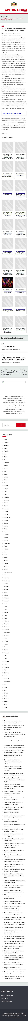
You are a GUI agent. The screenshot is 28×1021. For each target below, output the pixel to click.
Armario (6, 451)
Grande (6, 537)
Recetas (6, 661)
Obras (5, 606)
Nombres (6, 603)
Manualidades (8, 572)
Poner (5, 647)
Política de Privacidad (7, 995)
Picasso (6, 635)
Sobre (5, 684)
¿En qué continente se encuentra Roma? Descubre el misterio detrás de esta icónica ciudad (14, 734)
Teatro (6, 693)
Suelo (5, 687)
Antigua (6, 442)
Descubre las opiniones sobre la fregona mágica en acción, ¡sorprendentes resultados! (12, 908)
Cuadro (6, 506)
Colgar (6, 488)
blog (3, 25)
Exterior (6, 534)
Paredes (6, 621)
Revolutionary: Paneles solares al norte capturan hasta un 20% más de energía (14, 779)
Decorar (6, 520)
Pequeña (6, 624)
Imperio (6, 557)
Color (5, 491)
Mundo (6, 592)
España (6, 531)
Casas (6, 474)
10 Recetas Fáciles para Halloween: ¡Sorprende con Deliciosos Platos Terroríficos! (14, 727)
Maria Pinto (17, 33)
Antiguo (6, 445)
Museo (6, 595)
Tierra (5, 704)
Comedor (6, 497)
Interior (6, 560)
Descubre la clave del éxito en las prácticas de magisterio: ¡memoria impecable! (13, 768)
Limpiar (6, 563)
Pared (5, 618)
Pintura (6, 641)
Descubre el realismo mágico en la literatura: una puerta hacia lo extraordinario (13, 793)
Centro (6, 477)
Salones (6, 673)
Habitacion (7, 543)
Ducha (6, 526)
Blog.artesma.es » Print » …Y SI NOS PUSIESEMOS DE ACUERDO (13, 359)
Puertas (6, 652)
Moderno (6, 578)
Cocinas (6, 485)
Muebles (6, 586)
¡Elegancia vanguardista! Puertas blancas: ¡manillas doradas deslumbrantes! (13, 932)
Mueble (6, 583)
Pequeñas (7, 627)
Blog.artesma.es (8, 346)
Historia (6, 549)
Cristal (6, 503)
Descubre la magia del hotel (11, 812)
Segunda (6, 678)
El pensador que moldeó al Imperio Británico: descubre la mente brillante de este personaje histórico (14, 957)
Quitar (5, 658)
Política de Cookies (6, 1001)
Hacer (5, 546)
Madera (6, 566)
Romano (6, 667)
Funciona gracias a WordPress (11, 1015)
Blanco (6, 468)
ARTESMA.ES (14, 10)
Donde (6, 523)
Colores (6, 494)
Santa (5, 675)
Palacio (6, 612)
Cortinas (6, 500)
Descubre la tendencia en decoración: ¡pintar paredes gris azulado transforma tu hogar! (14, 845)
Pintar (5, 638)
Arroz (5, 454)
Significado (7, 681)
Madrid (6, 569)
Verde (5, 707)
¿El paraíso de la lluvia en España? (13, 927)
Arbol (5, 448)
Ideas (5, 555)
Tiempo (6, 701)
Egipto (6, 529)
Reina (5, 664)
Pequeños (7, 632)
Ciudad (6, 480)
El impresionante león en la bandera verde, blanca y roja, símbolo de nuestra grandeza (14, 896)
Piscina (6, 644)
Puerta (6, 650)
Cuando (6, 511)
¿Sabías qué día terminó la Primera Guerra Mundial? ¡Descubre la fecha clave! (13, 875)
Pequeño (6, 629)
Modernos (7, 580)
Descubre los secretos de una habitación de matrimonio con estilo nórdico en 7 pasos (14, 786)
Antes (5, 439)
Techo (6, 696)
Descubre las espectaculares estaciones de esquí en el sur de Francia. (13, 761)
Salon (5, 670)
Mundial (6, 589)
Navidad (6, 598)
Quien (5, 655)
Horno (5, 552)
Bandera (6, 462)
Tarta (5, 690)
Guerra (6, 540)
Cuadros (6, 508)
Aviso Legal (4, 998)
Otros (5, 609)
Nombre (6, 601)
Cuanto (6, 514)
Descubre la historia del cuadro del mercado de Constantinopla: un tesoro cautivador (14, 740)
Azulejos (6, 459)
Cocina (6, 483)
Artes (5, 457)
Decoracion (7, 517)
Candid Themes (16, 1017)
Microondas (7, 575)
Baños (6, 465)
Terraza (6, 699)
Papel (5, 615)
